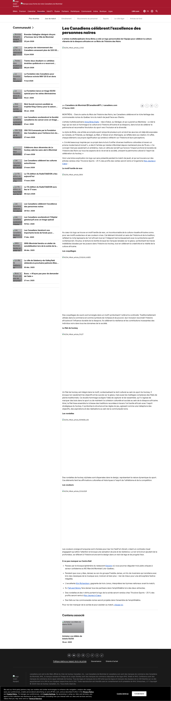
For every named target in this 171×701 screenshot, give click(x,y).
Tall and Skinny (74, 588)
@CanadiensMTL (94, 105)
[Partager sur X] (147, 106)
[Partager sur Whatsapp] (142, 106)
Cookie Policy (12, 694)
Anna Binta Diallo (91, 122)
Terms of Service (35, 698)
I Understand (139, 694)
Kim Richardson (82, 583)
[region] (85, 693)
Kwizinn (108, 566)
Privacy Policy (88, 692)
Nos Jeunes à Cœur (92, 595)
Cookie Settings (49, 694)
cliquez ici (118, 605)
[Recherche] (156, 11)
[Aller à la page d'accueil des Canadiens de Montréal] (16, 3)
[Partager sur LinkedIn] (151, 106)
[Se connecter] (152, 11)
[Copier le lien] (156, 106)
